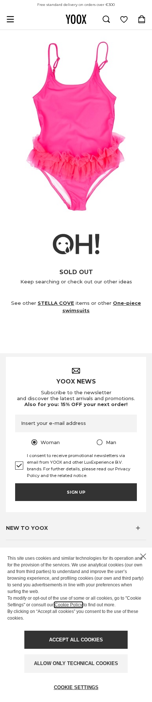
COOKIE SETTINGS (76, 687)
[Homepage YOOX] (76, 19)
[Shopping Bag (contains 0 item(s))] (141, 19)
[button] (76, 528)
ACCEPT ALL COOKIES (76, 640)
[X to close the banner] (143, 556)
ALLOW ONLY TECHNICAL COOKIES (76, 663)
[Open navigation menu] (10, 19)
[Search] (106, 19)
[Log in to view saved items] (124, 19)
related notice (72, 475)
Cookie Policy (68, 604)
